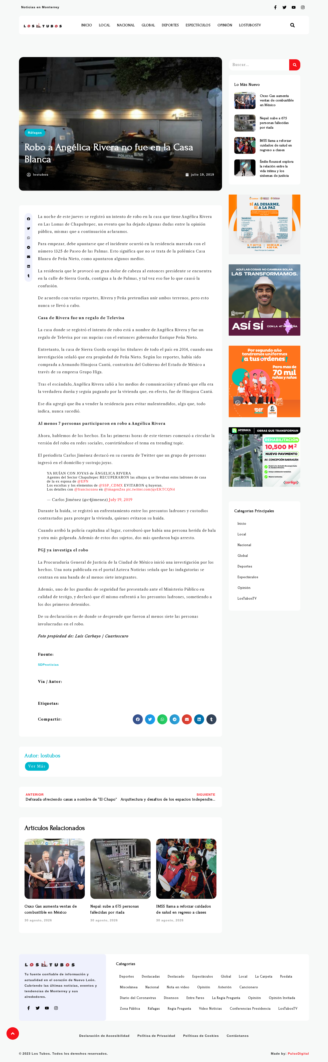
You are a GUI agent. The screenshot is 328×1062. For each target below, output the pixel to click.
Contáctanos (238, 1035)
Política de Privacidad (156, 1035)
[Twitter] (284, 7)
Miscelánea (129, 987)
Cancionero (248, 987)
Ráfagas (35, 132)
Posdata (286, 976)
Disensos (171, 998)
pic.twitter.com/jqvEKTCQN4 (150, 489)
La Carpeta (263, 976)
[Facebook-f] (275, 7)
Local (104, 25)
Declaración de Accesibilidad (104, 1035)
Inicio (86, 25)
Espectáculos (198, 25)
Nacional (126, 25)
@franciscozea (86, 489)
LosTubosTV (250, 25)
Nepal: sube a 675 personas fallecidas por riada (274, 122)
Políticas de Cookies (201, 1035)
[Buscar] (294, 64)
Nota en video (178, 987)
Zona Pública (130, 1009)
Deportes (170, 25)
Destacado (176, 976)
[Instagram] (303, 7)
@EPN (83, 481)
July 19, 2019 (121, 499)
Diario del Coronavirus (138, 998)
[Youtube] (294, 7)
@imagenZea (114, 489)
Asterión (225, 987)
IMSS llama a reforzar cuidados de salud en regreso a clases (276, 145)
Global (148, 25)
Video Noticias (210, 1009)
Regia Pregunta (179, 1009)
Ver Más (37, 766)
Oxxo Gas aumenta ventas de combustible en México (277, 100)
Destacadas (151, 976)
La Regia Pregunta (226, 998)
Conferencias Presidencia (250, 1009)
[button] (292, 25)
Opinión (225, 25)
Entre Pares (195, 998)
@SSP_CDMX (111, 485)
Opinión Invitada (282, 998)
